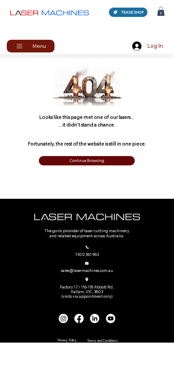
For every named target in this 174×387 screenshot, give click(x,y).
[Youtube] (110, 318)
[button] (161, 11)
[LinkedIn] (94, 318)
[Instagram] (63, 318)
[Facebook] (79, 318)
